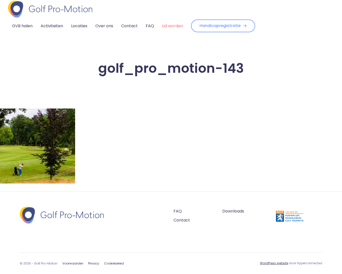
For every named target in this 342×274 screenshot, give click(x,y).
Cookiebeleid (114, 263)
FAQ (150, 26)
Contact (129, 26)
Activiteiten (52, 26)
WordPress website (274, 263)
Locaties (79, 26)
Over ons (104, 26)
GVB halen (22, 26)
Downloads (233, 211)
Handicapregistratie (220, 25)
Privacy (93, 263)
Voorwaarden (72, 263)
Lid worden (172, 26)
